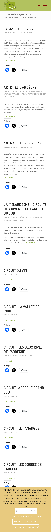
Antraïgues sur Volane (24, 143)
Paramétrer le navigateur (26, 522)
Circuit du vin (15, 270)
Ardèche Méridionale (11, 33)
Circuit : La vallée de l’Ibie (21, 309)
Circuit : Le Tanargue (21, 428)
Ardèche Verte (24, 91)
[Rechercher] (37, 5)
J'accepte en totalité (25, 511)
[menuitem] (37, 5)
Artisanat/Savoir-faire (36, 91)
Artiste (6, 94)
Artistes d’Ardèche (20, 87)
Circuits (39, 217)
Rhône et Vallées (17, 220)
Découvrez (22, 33)
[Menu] (43, 5)
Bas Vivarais (12, 94)
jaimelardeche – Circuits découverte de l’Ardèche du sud (25, 208)
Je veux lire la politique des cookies (26, 516)
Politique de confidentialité (26, 527)
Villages (29, 33)
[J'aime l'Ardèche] (21, 5)
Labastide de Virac (20, 29)
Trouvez (12, 97)
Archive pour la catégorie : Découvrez (18, 14)
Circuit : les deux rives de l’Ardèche (23, 349)
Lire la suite (8, 60)
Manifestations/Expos (32, 94)
